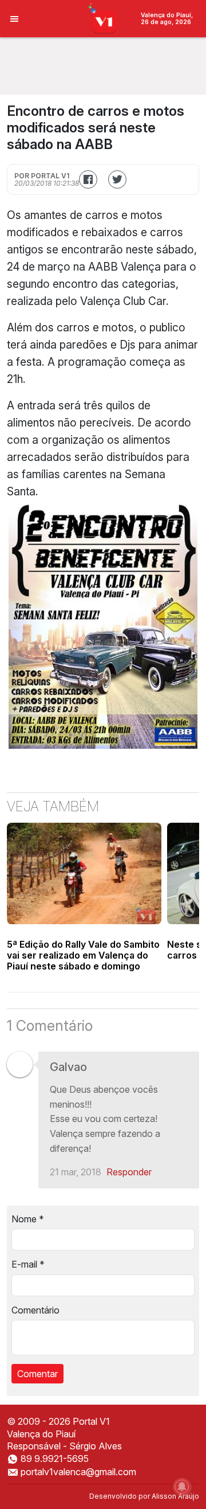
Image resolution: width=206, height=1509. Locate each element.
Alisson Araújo (175, 1496)
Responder (129, 1172)
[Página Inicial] (103, 18)
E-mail (28, 1264)
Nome (27, 1219)
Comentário (35, 1310)
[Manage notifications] (182, 1486)
